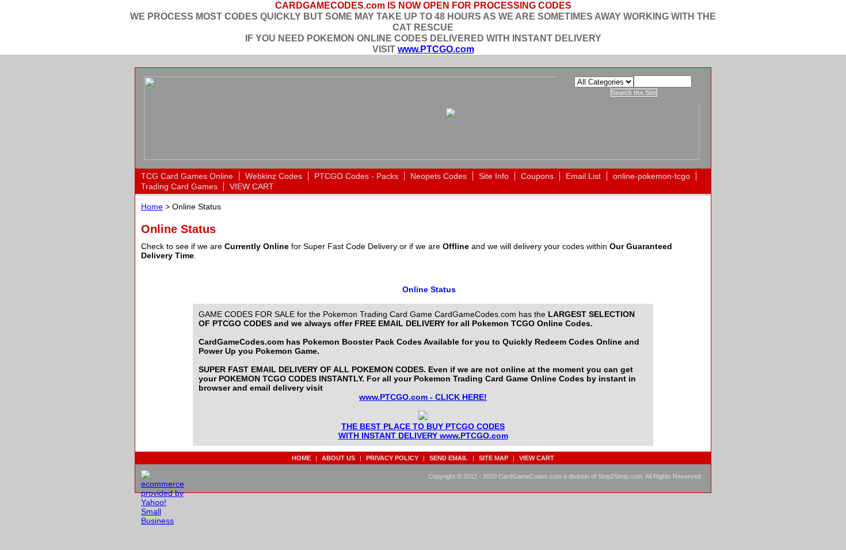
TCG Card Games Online (187, 176)
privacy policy (392, 457)
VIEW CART (252, 186)
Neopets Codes (438, 176)
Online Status (429, 289)
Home (152, 206)
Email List (583, 176)
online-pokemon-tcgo (651, 176)
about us (338, 457)
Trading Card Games (179, 186)
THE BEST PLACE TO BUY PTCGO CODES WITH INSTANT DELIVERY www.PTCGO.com (423, 431)
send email (448, 457)
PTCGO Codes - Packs (356, 176)
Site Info (494, 176)
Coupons (537, 176)
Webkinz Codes (273, 176)
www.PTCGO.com (436, 49)
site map (493, 457)
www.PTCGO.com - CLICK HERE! (423, 397)
